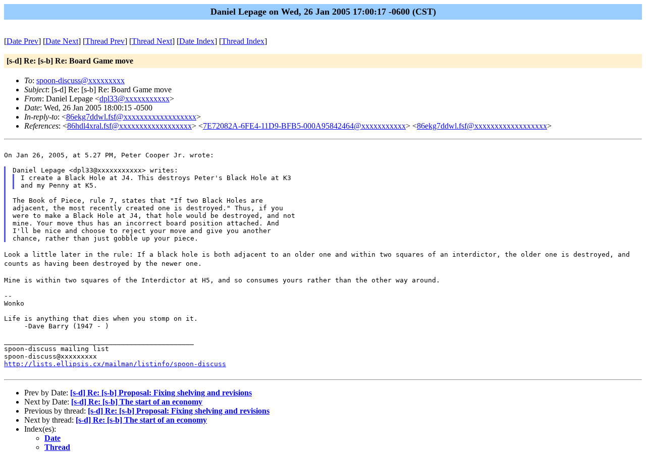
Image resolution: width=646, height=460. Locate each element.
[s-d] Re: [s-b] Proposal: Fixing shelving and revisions (161, 392)
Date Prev (22, 41)
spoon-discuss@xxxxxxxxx (80, 80)
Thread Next (152, 41)
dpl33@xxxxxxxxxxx (134, 98)
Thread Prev (105, 41)
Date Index (196, 41)
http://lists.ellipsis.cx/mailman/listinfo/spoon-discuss (115, 364)
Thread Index (243, 41)
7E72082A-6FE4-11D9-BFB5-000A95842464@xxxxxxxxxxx (304, 126)
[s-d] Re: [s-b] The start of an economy (136, 401)
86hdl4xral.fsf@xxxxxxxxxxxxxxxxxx (129, 126)
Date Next (61, 41)
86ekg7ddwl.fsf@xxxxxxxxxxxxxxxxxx (131, 116)
